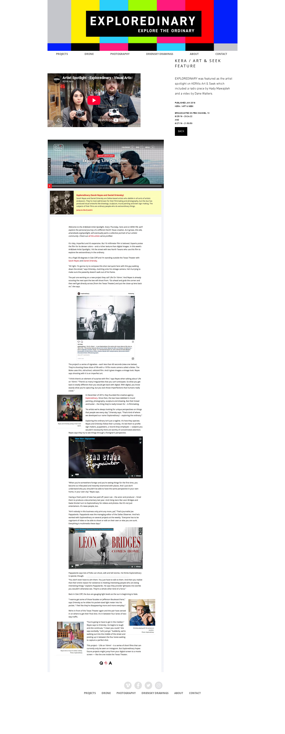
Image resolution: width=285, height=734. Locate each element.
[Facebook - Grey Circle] (138, 685)
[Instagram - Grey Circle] (158, 685)
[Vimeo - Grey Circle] (128, 685)
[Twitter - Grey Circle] (148, 685)
